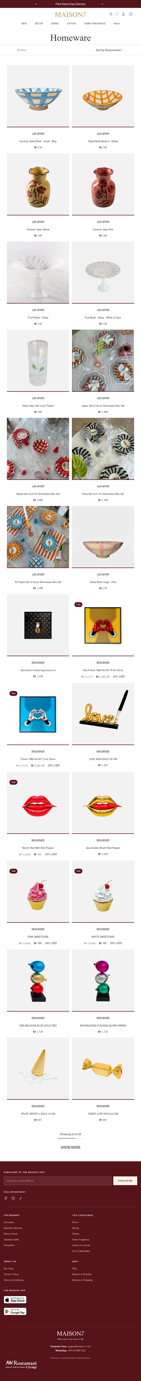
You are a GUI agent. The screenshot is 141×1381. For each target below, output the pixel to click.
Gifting (75, 1233)
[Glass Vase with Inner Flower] (38, 360)
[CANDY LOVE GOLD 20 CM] (103, 1068)
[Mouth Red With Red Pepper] (38, 802)
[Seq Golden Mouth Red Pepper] (103, 802)
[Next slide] (102, 4)
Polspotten (9, 1245)
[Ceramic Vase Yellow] (38, 184)
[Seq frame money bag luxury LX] (38, 625)
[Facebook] (6, 1198)
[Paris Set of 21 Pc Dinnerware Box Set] (103, 448)
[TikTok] (21, 1198)
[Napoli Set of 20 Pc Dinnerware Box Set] (38, 448)
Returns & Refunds (81, 1274)
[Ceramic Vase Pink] (103, 184)
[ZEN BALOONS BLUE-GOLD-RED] (38, 980)
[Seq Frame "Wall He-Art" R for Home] (103, 625)
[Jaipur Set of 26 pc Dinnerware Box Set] (103, 360)
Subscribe (125, 1181)
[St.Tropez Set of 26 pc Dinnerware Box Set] (38, 537)
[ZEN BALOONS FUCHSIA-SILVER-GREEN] (103, 980)
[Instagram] (13, 1198)
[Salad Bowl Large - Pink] (103, 537)
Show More (70, 1147)
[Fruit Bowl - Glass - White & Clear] (103, 272)
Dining (75, 1228)
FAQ (74, 1268)
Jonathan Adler (11, 1239)
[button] (110, 50)
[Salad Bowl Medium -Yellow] (103, 96)
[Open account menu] (123, 14)
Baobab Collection (13, 1228)
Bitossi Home (11, 1233)
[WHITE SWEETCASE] (103, 891)
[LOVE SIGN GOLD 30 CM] (103, 714)
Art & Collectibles (81, 1251)
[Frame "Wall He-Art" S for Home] (38, 714)
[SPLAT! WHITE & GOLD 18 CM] (38, 1068)
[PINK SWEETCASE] (38, 891)
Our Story (9, 1268)
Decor (75, 1222)
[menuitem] (116, 23)
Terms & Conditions (14, 1280)
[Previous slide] (36, 4)
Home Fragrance (80, 1239)
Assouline (9, 1222)
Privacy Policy (11, 1274)
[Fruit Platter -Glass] (38, 272)
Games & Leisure (81, 1245)
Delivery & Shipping (82, 1280)
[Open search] (111, 14)
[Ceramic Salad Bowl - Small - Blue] (38, 96)
